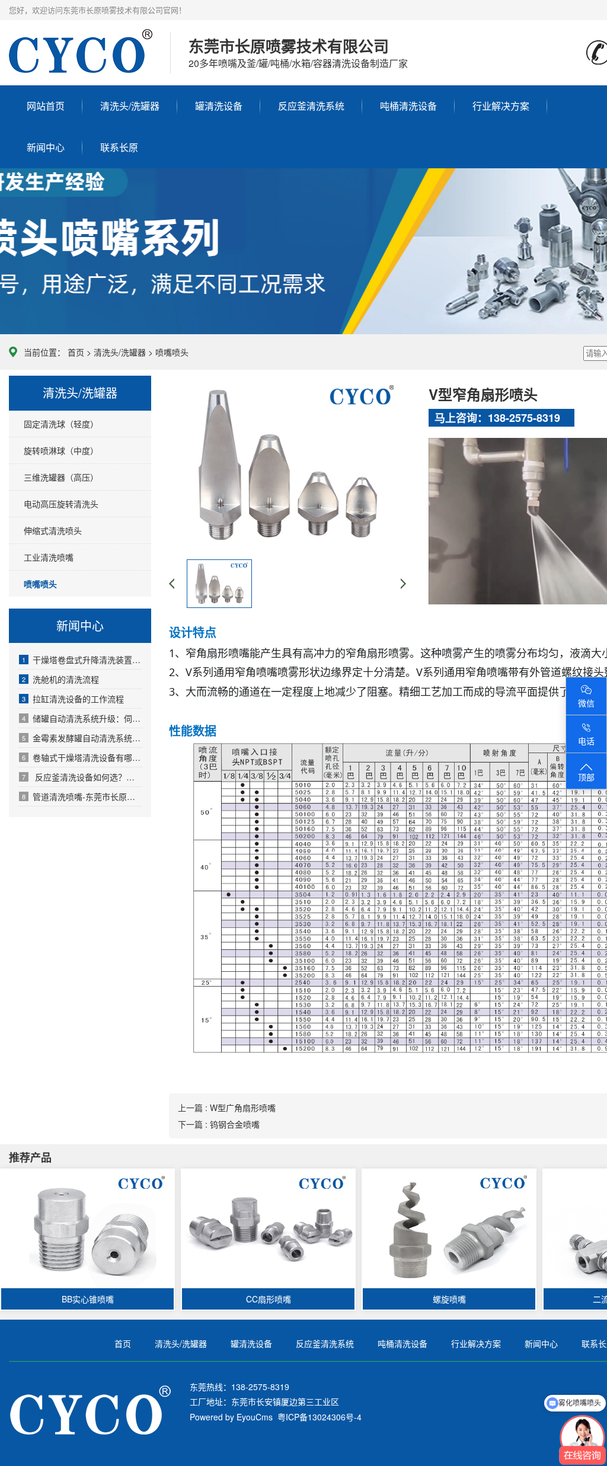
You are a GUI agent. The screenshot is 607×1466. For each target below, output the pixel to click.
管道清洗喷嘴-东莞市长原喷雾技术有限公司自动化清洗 (82, 796)
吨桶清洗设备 (408, 106)
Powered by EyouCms (231, 1417)
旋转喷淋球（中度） (61, 450)
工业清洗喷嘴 (49, 557)
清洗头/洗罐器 (129, 106)
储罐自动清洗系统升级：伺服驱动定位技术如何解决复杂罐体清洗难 (82, 718)
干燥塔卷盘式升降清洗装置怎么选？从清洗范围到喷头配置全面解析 (82, 659)
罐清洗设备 (218, 106)
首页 (76, 352)
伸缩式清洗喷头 (53, 530)
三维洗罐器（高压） (61, 477)
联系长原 (119, 147)
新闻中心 (46, 147)
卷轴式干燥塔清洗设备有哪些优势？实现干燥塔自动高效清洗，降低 (82, 757)
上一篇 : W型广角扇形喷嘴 (227, 1107)
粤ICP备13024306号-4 (317, 1417)
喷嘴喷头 (172, 352)
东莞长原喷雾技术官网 (80, 63)
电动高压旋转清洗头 (61, 504)
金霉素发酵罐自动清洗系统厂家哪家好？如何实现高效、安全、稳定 (82, 738)
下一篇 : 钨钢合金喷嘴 (219, 1124)
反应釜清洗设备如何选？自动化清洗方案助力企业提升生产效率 (82, 777)
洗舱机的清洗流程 (60, 679)
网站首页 (46, 106)
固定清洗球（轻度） (61, 424)
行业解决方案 (500, 106)
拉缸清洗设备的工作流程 (73, 699)
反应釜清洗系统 (311, 106)
